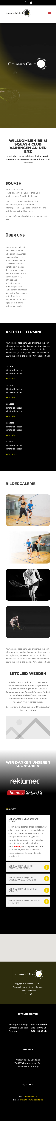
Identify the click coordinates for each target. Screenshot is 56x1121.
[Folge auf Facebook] (25, 2)
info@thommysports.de (31, 1100)
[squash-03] (28, 562)
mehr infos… (11, 378)
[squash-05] (28, 600)
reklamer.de (32, 990)
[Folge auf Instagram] (31, 2)
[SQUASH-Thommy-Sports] (28, 525)
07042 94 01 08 (30, 1096)
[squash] (28, 637)
